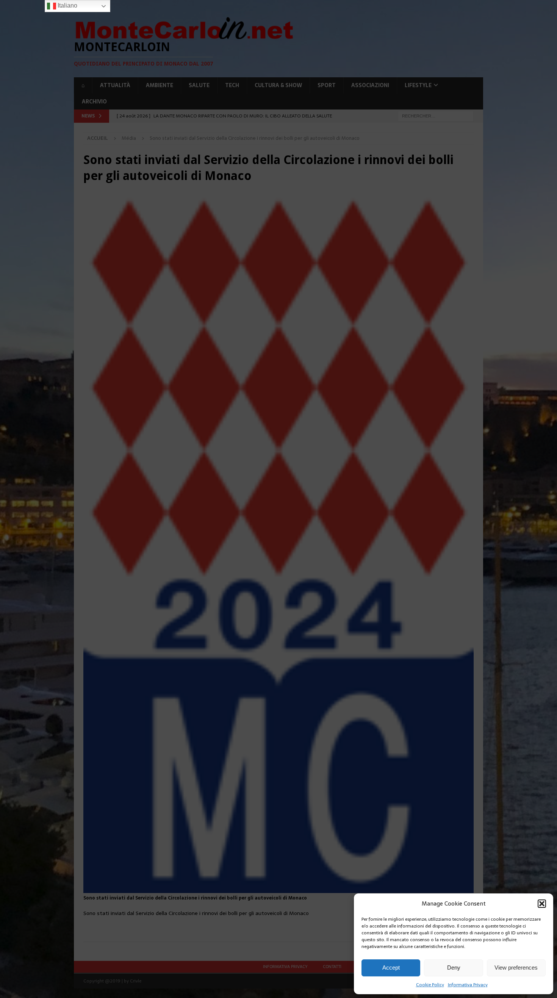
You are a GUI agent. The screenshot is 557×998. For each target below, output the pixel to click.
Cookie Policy (430, 985)
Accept (391, 967)
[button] (542, 903)
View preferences (516, 967)
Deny (453, 967)
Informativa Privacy (468, 985)
